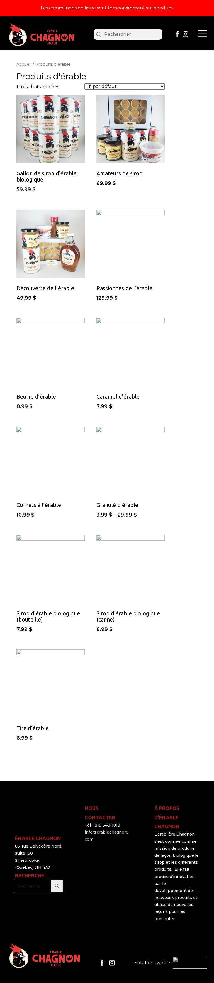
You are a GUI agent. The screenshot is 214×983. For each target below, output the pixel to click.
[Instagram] (185, 34)
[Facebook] (177, 34)
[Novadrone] (41, 35)
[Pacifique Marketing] (190, 963)
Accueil (23, 64)
